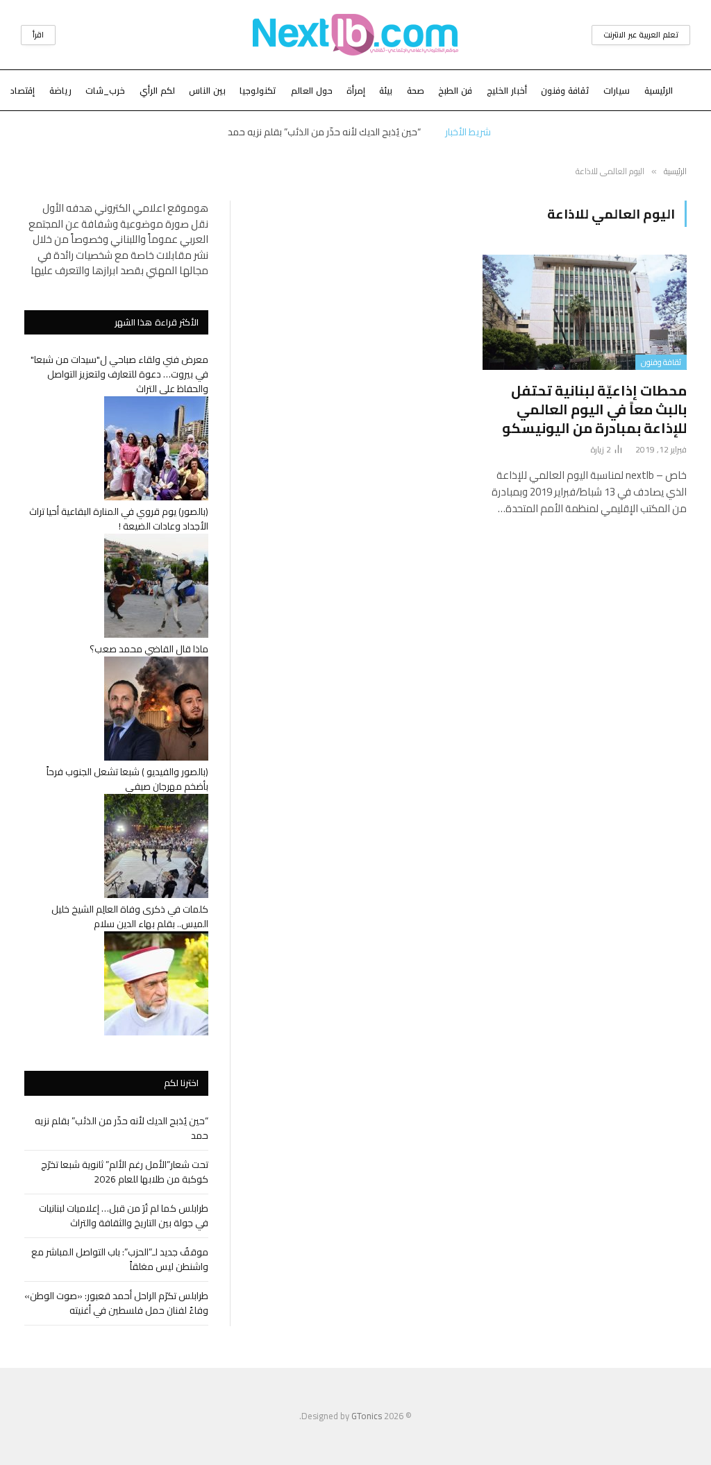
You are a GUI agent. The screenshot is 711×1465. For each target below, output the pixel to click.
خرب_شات (105, 90)
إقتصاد (22, 90)
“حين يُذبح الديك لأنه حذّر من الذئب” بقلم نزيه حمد (324, 132)
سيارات (616, 90)
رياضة (60, 90)
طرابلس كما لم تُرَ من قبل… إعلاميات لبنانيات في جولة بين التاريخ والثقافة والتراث (123, 1215)
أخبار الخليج (507, 90)
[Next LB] (355, 34)
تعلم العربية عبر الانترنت (640, 35)
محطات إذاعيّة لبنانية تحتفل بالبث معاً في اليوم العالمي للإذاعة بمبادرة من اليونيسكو (594, 409)
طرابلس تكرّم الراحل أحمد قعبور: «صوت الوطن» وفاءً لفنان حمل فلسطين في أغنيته (116, 1303)
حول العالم (312, 90)
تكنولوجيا (258, 90)
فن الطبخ (455, 90)
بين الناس (207, 90)
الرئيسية (658, 90)
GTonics (366, 1415)
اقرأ (38, 35)
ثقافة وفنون (565, 90)
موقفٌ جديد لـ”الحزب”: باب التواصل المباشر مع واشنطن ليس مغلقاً (119, 1259)
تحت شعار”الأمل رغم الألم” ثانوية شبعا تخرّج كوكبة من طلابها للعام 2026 (124, 1171)
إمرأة (355, 90)
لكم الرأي (157, 90)
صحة (415, 90)
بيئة (385, 90)
